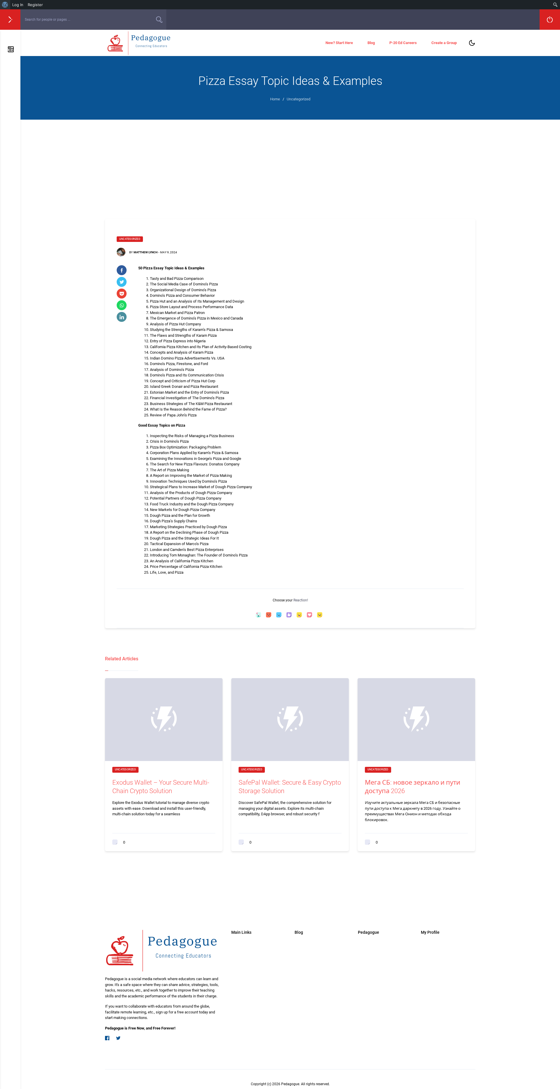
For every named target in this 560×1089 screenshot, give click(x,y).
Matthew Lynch (146, 252)
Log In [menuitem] (17, 4)
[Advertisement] (290, 163)
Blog (371, 43)
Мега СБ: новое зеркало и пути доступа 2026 (412, 787)
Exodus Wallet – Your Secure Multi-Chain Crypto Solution (160, 787)
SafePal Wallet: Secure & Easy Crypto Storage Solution (290, 787)
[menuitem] (5, 4)
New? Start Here (339, 43)
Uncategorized (129, 239)
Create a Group (444, 43)
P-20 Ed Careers (403, 43)
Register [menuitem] (35, 4)
